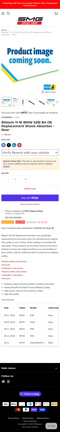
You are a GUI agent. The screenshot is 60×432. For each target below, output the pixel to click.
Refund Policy (27, 418)
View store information (13, 217)
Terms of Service (30, 421)
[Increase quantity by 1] (25, 179)
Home (4, 30)
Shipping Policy (43, 418)
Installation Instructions (12, 268)
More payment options (30, 204)
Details (6, 166)
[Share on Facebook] (3, 145)
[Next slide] (57, 102)
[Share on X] (9, 145)
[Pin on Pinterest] (19, 145)
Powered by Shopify (30, 427)
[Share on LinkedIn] (14, 145)
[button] (6, 102)
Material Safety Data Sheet (14, 261)
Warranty (5, 264)
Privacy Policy (13, 418)
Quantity (5, 173)
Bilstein (7, 134)
